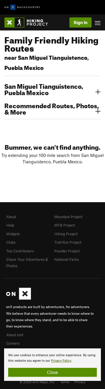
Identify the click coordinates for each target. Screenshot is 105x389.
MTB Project (64, 225)
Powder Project (67, 251)
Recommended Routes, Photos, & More (51, 108)
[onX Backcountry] (22, 7)
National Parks (66, 259)
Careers (13, 343)
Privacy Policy (61, 361)
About (11, 216)
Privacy (79, 382)
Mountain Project (68, 216)
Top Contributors (20, 251)
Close (52, 372)
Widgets (13, 233)
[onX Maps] (18, 298)
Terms (64, 382)
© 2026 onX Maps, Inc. (37, 382)
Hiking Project (66, 233)
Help (10, 225)
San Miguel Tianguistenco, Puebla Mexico (43, 88)
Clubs (10, 242)
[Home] (29, 22)
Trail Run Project (67, 242)
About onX (15, 334)
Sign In (81, 22)
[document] (52, 364)
